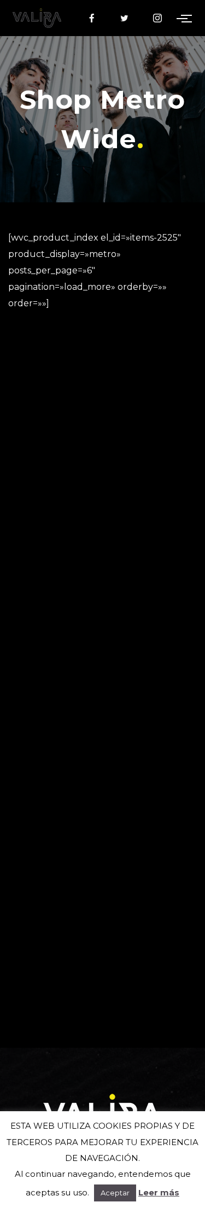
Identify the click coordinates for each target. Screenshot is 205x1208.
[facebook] (92, 18)
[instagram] (157, 18)
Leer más (158, 1192)
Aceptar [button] (115, 1192)
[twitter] (124, 18)
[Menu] (186, 18)
